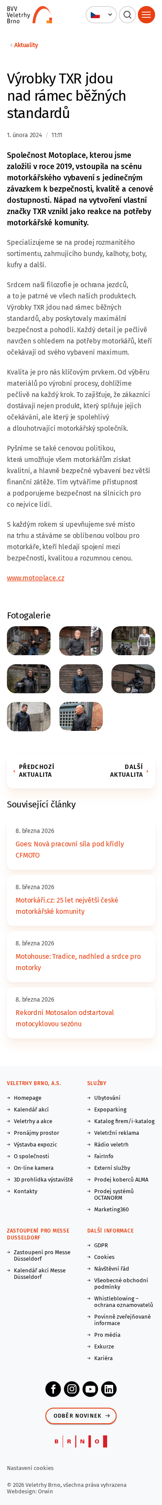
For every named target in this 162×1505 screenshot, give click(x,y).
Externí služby (112, 1168)
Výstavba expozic (35, 1144)
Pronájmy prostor (36, 1133)
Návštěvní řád (111, 1268)
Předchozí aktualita (36, 770)
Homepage (27, 1098)
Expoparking (110, 1109)
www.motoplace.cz (35, 578)
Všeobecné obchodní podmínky (121, 1283)
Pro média (107, 1335)
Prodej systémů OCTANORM (114, 1194)
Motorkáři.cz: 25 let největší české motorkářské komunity (67, 906)
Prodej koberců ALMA (121, 1179)
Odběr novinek (78, 1415)
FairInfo (104, 1156)
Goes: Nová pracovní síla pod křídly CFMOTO (70, 849)
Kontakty (25, 1191)
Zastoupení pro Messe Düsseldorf (42, 1255)
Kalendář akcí (31, 1109)
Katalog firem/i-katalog (124, 1121)
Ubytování (107, 1098)
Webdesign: (22, 1491)
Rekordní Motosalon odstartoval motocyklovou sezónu (65, 1018)
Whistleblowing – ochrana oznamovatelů (123, 1301)
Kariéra (103, 1358)
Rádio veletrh (111, 1144)
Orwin (45, 1491)
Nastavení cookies (30, 1468)
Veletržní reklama (116, 1133)
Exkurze (104, 1346)
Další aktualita (126, 770)
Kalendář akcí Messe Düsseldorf (40, 1273)
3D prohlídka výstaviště (43, 1179)
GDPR (101, 1245)
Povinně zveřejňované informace (122, 1319)
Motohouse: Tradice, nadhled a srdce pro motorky (78, 962)
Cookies (104, 1257)
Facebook (53, 1389)
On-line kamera (34, 1168)
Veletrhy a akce (33, 1121)
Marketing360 (111, 1209)
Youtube (90, 1389)
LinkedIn (109, 1389)
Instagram (71, 1389)
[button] (101, 14)
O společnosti (31, 1156)
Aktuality (26, 45)
